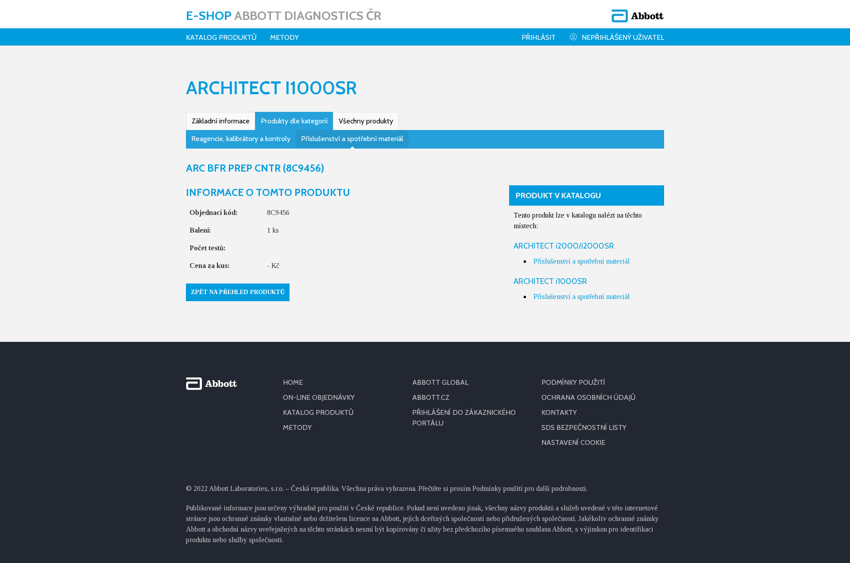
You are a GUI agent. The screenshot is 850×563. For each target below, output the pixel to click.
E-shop (283, 15)
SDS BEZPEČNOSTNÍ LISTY (583, 427)
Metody (284, 37)
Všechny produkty (366, 121)
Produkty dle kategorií (294, 121)
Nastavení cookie (573, 442)
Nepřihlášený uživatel (623, 37)
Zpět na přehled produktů (238, 292)
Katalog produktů (221, 37)
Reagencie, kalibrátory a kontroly (240, 138)
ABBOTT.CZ (430, 397)
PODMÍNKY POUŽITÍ (573, 382)
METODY (297, 427)
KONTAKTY (559, 412)
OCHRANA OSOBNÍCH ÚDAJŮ (588, 397)
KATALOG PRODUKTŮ (318, 412)
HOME (293, 382)
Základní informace (221, 121)
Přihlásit (539, 37)
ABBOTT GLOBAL (440, 382)
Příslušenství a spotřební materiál (352, 138)
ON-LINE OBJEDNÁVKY (319, 397)
